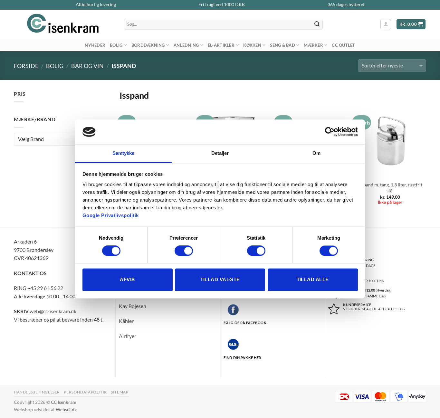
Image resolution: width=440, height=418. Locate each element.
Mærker (313, 45)
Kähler (126, 321)
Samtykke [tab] (123, 153)
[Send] (316, 24)
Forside (26, 65)
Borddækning (148, 45)
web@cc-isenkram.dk (53, 311)
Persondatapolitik (85, 392)
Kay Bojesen (132, 306)
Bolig (116, 45)
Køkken (252, 45)
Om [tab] (316, 153)
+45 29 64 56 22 (45, 288)
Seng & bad (282, 45)
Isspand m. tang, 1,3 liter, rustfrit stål (390, 188)
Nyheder (95, 45)
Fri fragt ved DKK (221, 4)
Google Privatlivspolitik (110, 215)
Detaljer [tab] (220, 153)
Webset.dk (66, 409)
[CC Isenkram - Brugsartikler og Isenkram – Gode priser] (64, 24)
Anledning (186, 45)
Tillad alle (313, 279)
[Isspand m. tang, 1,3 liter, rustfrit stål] (390, 141)
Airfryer (127, 336)
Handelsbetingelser (37, 392)
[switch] (184, 251)
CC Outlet (343, 45)
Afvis (127, 279)
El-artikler (221, 45)
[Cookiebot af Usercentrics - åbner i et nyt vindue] (329, 132)
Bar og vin (87, 65)
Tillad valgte (220, 279)
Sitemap (119, 392)
